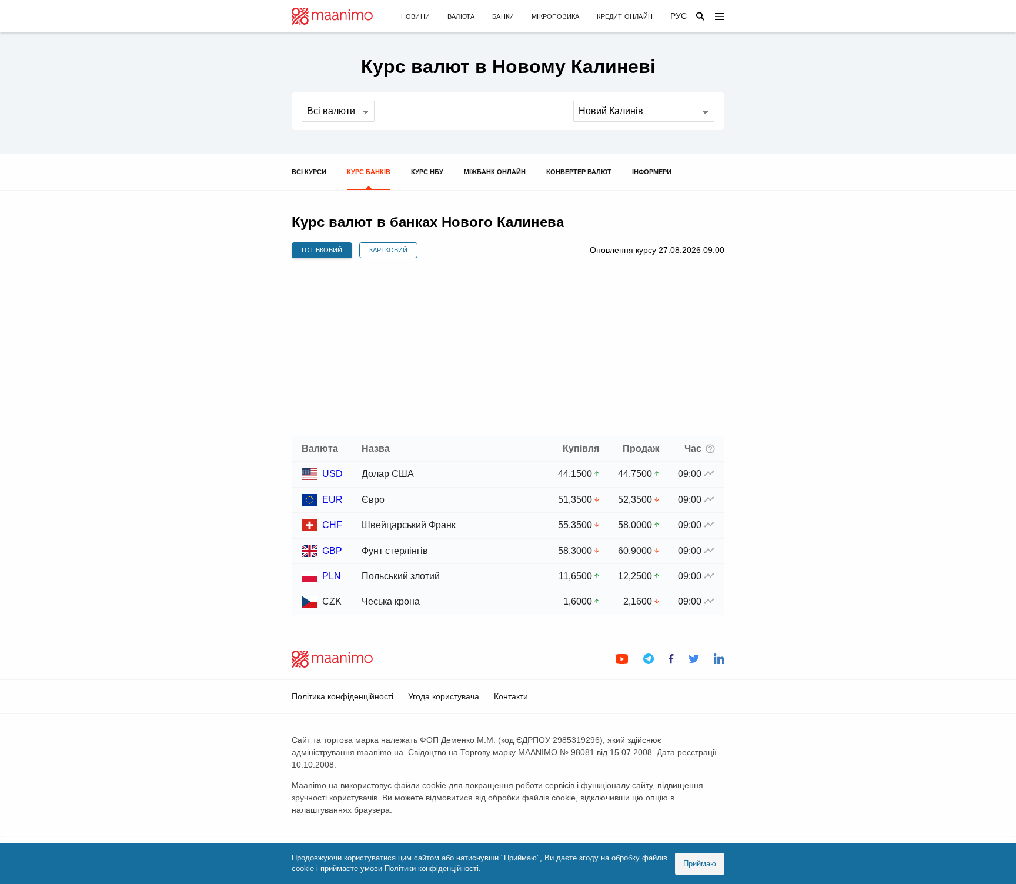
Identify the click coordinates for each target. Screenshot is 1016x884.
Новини (415, 16)
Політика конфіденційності (342, 696)
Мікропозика (555, 16)
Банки (503, 16)
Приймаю (699, 863)
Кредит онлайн (625, 16)
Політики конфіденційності (432, 868)
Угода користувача (443, 696)
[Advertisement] (508, 347)
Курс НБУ (427, 171)
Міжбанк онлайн (495, 171)
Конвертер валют (578, 171)
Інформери (651, 171)
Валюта (460, 16)
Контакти (511, 696)
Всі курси (309, 171)
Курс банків (368, 171)
